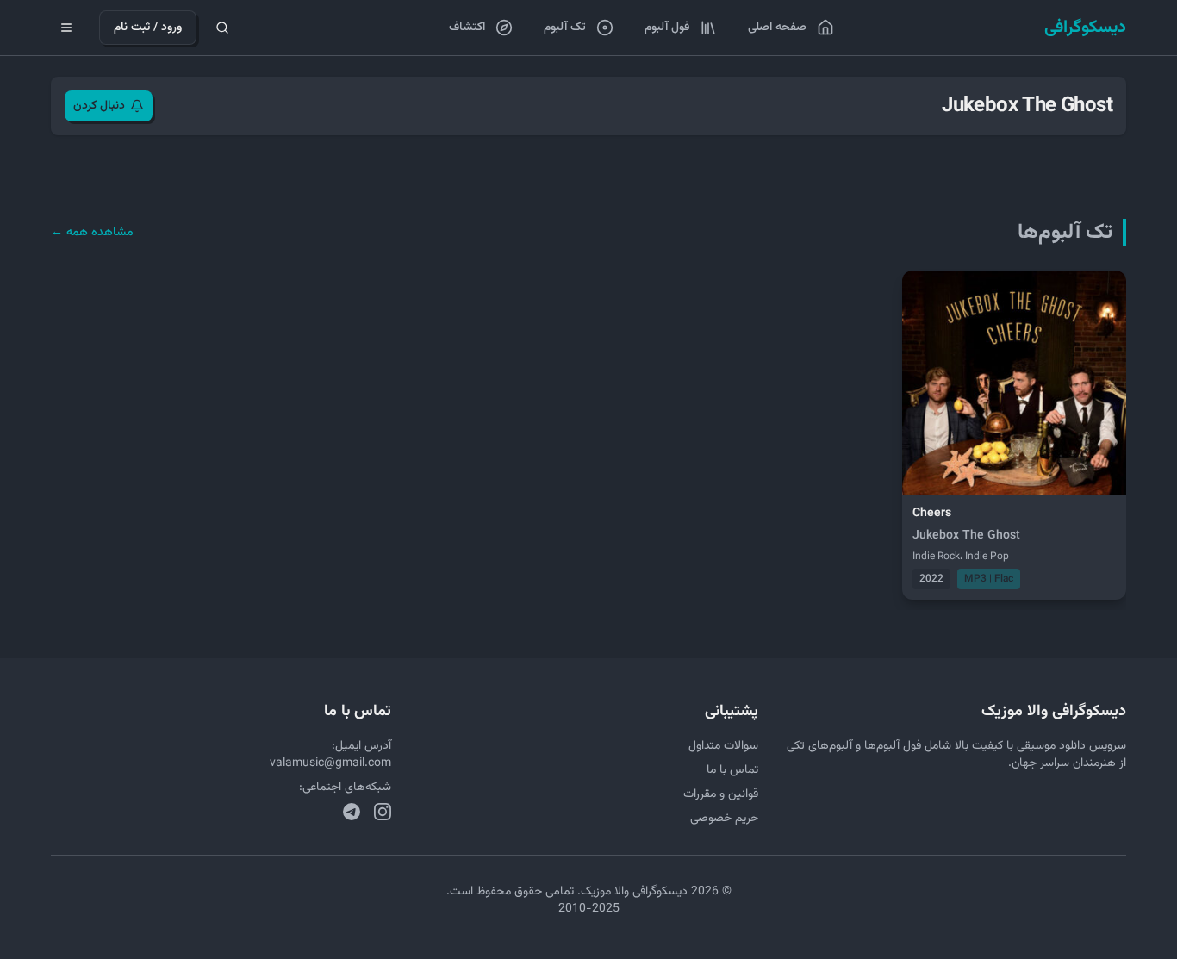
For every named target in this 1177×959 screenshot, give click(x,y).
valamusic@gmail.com (330, 763)
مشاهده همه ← (92, 232)
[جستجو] (222, 27)
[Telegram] (351, 811)
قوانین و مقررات (720, 794)
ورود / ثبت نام (148, 27)
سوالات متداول (723, 746)
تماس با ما (732, 770)
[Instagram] (382, 811)
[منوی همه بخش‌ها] (66, 27)
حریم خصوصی (724, 818)
